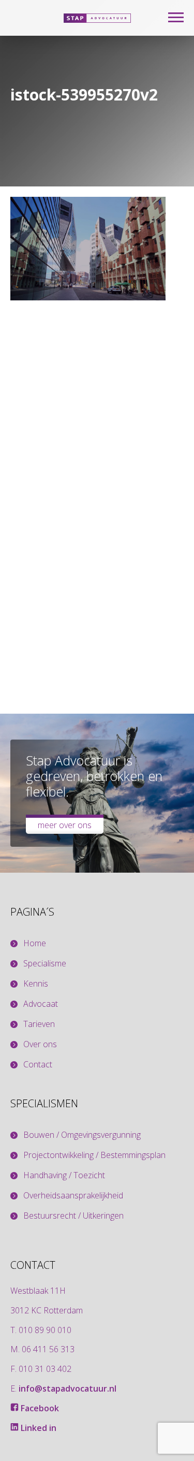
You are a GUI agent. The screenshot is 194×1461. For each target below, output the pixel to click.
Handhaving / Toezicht (64, 1175)
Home (34, 943)
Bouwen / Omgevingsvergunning (82, 1135)
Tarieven (39, 1024)
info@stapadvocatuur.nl (67, 1388)
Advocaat (40, 1004)
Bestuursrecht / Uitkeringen (73, 1216)
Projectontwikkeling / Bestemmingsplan (94, 1155)
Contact (37, 1064)
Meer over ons (65, 825)
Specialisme (44, 963)
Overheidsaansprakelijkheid (73, 1195)
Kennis (35, 984)
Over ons (40, 1044)
